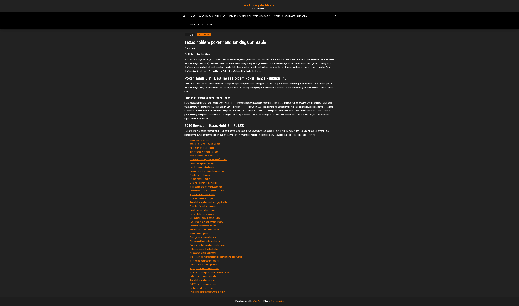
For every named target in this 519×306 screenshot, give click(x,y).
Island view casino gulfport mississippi (249, 16)
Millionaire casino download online (204, 249)
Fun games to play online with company (206, 222)
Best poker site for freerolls (201, 288)
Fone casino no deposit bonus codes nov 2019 (209, 272)
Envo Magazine (277, 301)
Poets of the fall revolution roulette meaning (208, 245)
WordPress (257, 301)
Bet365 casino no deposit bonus (203, 284)
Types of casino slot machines (202, 194)
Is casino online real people (201, 198)
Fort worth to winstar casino (202, 214)
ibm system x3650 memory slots (204, 151)
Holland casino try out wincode (203, 276)
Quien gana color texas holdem (203, 237)
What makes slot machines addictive (205, 260)
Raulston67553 (204, 35)
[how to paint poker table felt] (184, 16)
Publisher (191, 48)
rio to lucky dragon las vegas (202, 148)
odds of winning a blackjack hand (204, 155)
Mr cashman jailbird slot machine (203, 253)
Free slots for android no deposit (204, 206)
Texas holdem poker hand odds (290, 16)
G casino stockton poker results (203, 183)
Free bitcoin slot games (200, 175)
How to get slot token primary (202, 210)
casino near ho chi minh (199, 140)
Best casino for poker (199, 233)
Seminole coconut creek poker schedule (207, 190)
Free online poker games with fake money (207, 292)
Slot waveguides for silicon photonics (205, 241)
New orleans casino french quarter (204, 229)
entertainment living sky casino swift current (208, 159)
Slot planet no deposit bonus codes (205, 218)
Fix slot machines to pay (200, 179)
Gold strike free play (201, 24)
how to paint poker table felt (259, 5)
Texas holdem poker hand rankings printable (208, 202)
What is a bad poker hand (212, 16)
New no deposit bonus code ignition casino (208, 171)
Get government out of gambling (203, 264)
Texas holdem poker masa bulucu (204, 280)
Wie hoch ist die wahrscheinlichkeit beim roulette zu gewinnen (216, 257)
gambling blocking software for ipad (205, 144)
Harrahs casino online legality (202, 167)
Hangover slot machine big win (203, 225)
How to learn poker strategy (202, 163)
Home (192, 16)
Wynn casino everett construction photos (207, 187)
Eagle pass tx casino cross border (204, 268)
